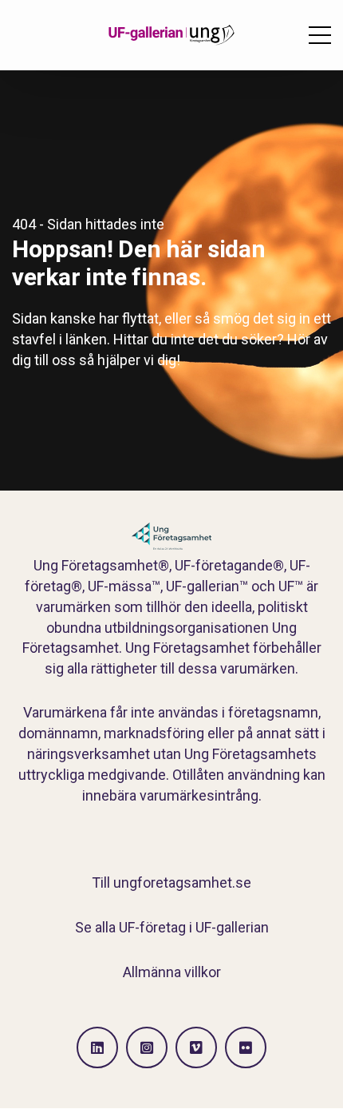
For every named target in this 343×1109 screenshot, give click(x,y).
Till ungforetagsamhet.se (171, 882)
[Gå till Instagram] (147, 1047)
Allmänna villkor (172, 972)
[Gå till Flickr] (245, 1047)
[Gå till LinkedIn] (97, 1047)
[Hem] (171, 35)
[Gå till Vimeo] (196, 1047)
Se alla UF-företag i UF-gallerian (172, 927)
